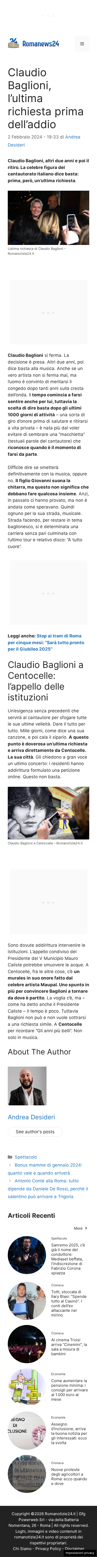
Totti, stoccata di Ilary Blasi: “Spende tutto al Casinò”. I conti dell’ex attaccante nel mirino (69, 1303)
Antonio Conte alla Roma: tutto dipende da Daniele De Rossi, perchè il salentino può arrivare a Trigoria (48, 1188)
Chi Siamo (22, 1548)
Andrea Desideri (31, 1117)
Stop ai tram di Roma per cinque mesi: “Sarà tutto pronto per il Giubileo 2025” (46, 642)
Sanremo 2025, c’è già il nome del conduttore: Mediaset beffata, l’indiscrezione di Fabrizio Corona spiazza (68, 1259)
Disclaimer (74, 1548)
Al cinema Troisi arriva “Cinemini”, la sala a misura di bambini (69, 1346)
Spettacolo (26, 1157)
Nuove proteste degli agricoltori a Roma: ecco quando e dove (69, 1476)
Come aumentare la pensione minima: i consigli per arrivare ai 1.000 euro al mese (69, 1390)
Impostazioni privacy (80, 1553)
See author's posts (35, 1131)
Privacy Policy (48, 1548)
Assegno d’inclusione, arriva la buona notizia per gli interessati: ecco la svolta (69, 1433)
